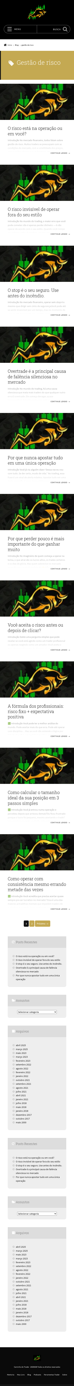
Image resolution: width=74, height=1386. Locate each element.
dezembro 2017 (24, 1114)
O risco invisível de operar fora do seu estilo (34, 211)
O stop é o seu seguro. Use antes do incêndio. (33, 292)
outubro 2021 (23, 1080)
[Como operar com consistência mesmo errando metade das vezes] (37, 852)
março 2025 (22, 1049)
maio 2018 (21, 1107)
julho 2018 (21, 1103)
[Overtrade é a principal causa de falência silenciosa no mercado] (37, 345)
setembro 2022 (23, 1064)
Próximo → (42, 923)
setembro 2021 (23, 1083)
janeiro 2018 (22, 1110)
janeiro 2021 (22, 1099)
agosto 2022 (22, 1068)
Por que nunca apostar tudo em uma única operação (35, 460)
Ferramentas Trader (52, 1374)
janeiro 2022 (22, 1076)
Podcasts (37, 1374)
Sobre (64, 1374)
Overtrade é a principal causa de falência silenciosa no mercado (37, 376)
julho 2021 (21, 1091)
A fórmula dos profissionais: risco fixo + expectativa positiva (36, 711)
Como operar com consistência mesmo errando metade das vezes (37, 884)
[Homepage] (37, 12)
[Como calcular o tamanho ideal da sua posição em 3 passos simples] (37, 766)
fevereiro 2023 (23, 1060)
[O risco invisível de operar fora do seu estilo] (37, 183)
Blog (29, 1374)
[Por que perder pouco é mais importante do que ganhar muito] (37, 512)
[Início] (37, 1358)
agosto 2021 (22, 1087)
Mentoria (10, 1374)
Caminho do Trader (21, 1367)
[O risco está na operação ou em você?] (37, 102)
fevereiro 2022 (23, 1072)
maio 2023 (21, 1053)
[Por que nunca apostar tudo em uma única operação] (37, 431)
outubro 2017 (23, 1118)
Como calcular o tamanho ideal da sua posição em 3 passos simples (34, 798)
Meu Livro (21, 1374)
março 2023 (22, 1056)
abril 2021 (21, 1095)
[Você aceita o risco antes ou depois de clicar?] (37, 598)
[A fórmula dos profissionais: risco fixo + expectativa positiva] (37, 679)
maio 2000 (21, 1122)
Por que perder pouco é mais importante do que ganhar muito (36, 544)
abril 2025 (21, 1045)
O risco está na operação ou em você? (35, 130)
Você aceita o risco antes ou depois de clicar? (35, 627)
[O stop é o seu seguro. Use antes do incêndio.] (37, 264)
